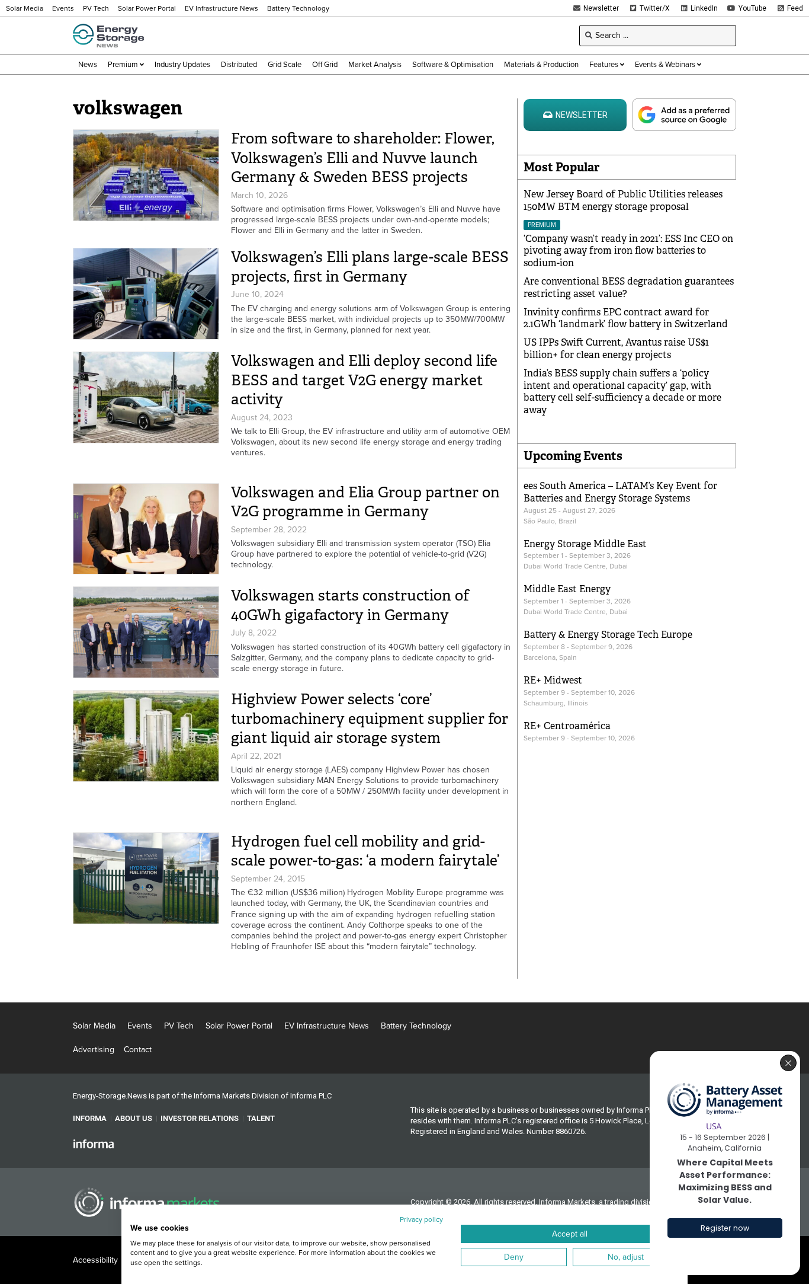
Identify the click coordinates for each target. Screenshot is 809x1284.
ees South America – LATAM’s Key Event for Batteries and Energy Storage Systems (620, 492)
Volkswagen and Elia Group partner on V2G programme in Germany (365, 502)
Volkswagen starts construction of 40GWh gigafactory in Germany (350, 605)
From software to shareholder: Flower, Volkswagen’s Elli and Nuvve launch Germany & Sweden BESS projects (363, 157)
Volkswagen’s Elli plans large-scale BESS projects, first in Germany (370, 267)
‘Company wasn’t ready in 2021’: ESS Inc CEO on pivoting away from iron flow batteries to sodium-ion (628, 251)
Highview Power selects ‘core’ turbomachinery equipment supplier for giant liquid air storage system (369, 718)
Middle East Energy (567, 589)
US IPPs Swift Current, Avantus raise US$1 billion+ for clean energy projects (616, 348)
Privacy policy (421, 1219)
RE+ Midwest (553, 680)
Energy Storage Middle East (585, 544)
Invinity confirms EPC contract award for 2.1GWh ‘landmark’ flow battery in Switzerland (626, 318)
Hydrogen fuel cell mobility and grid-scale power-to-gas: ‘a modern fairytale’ (365, 851)
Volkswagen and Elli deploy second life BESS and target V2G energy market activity (364, 380)
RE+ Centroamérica (567, 726)
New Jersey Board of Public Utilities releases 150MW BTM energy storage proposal (623, 200)
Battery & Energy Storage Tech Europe (608, 634)
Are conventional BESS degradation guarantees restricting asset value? (629, 287)
